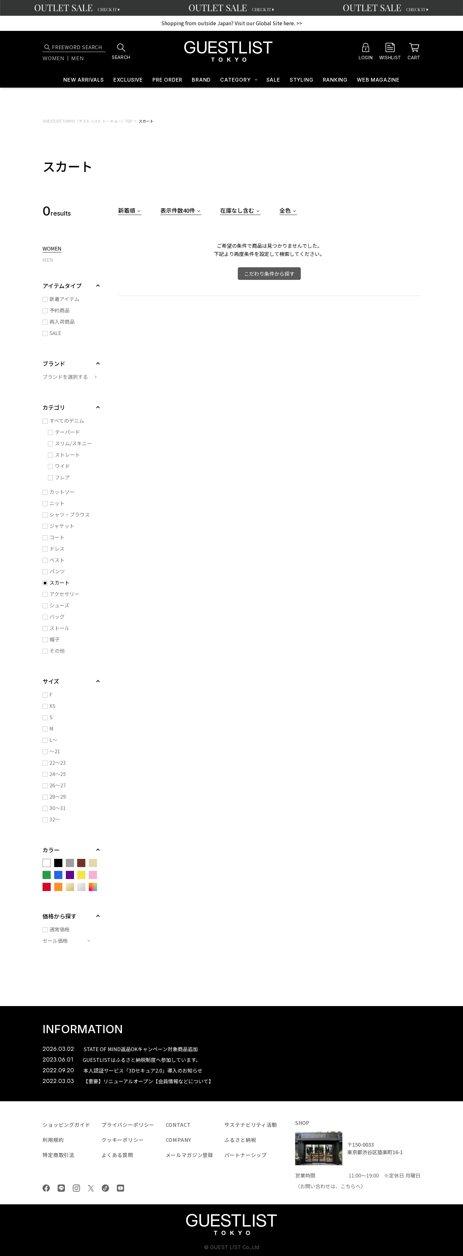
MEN (48, 260)
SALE (273, 80)
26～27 (57, 785)
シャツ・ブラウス (69, 514)
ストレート (67, 454)
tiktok (105, 1188)
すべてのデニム (66, 420)
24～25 (57, 774)
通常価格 (59, 929)
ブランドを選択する (65, 376)
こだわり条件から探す (269, 273)
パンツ (57, 571)
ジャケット (61, 526)
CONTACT (178, 1124)
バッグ (57, 616)
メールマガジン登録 (190, 1155)
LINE (61, 1188)
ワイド (62, 466)
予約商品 (59, 310)
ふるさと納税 (240, 1139)
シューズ (59, 605)
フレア (62, 477)
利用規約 (53, 1139)
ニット (57, 503)
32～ (54, 819)
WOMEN (52, 249)
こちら (348, 1186)
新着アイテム (64, 299)
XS (52, 705)
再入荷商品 (62, 321)
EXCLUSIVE (128, 80)
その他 (57, 650)
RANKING (335, 80)
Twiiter (91, 1188)
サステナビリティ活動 (250, 1124)
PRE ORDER (167, 80)
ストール (59, 628)
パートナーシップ (245, 1155)
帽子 (54, 639)
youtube (120, 1188)
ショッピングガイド (66, 1124)
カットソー (62, 491)
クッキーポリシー (122, 1139)
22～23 (57, 762)
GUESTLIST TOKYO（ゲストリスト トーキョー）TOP (88, 121)
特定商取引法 (58, 1155)
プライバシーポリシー (127, 1124)
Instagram (76, 1188)
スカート (146, 121)
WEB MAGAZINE (378, 80)
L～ (53, 740)
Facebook (46, 1188)
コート (57, 537)
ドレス (57, 548)
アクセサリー (64, 594)
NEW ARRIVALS (83, 80)
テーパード (67, 432)
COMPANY (178, 1139)
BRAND (201, 80)
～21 (54, 751)
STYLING (301, 80)
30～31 (57, 808)
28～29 (57, 796)
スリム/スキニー (73, 443)
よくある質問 (117, 1155)
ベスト (57, 560)
